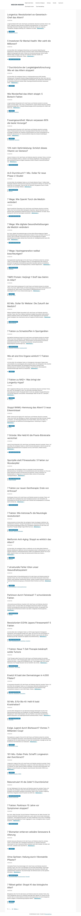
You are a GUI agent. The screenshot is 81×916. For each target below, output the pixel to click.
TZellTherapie (17, 667)
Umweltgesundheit (23, 348)
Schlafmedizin (20, 531)
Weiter (16, 909)
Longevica (15, 32)
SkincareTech (22, 693)
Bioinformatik (15, 797)
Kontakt (54, 3)
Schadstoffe (11, 348)
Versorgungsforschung (21, 586)
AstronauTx (11, 531)
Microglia (10, 295)
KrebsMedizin (11, 667)
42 (12, 909)
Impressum (60, 3)
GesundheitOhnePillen (13, 876)
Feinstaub (10, 614)
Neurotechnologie (21, 876)
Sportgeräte (16, 348)
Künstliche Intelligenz (40, 3)
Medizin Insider (17, 5)
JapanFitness (22, 640)
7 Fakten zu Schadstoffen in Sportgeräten (27, 331)
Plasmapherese (12, 746)
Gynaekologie (11, 139)
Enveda (10, 479)
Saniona (15, 531)
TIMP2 (14, 295)
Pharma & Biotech (13, 164)
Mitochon (10, 191)
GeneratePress (48, 914)
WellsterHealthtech (12, 323)
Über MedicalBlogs (40, 6)
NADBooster (11, 112)
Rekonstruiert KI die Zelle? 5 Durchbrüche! (27, 782)
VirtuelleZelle (11, 902)
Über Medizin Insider (29, 6)
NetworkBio (11, 719)
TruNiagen (11, 399)
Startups (49, 3)
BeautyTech (11, 693)
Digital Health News (29, 3)
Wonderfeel (16, 112)
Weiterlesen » (40, 28)
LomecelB (11, 773)
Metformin (11, 559)
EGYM (10, 640)
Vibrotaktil (27, 876)
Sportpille (14, 479)
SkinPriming (11, 269)
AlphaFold (11, 797)
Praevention (17, 139)
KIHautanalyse (17, 693)
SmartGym (28, 640)
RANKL (10, 427)
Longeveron (15, 773)
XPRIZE (19, 773)
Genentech (11, 32)
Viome (16, 746)
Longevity (11, 31)
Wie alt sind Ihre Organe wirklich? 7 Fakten (28, 356)
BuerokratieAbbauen (13, 586)
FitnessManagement (16, 640)
